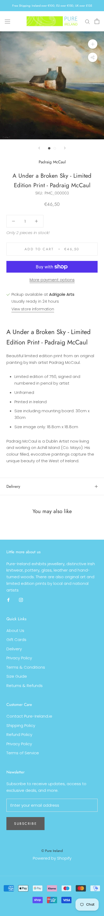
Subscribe (25, 823)
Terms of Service (22, 753)
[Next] (65, 148)
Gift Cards (16, 639)
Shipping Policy (20, 725)
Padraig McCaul (52, 162)
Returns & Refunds (24, 685)
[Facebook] (8, 599)
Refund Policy (19, 734)
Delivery (13, 486)
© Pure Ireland (52, 850)
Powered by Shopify (52, 858)
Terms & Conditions (25, 667)
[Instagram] (21, 599)
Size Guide (16, 676)
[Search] (87, 21)
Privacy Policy (19, 658)
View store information (32, 309)
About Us (15, 630)
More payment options (52, 279)
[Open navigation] (7, 21)
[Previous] (39, 148)
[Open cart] (97, 21)
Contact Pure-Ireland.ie (29, 716)
